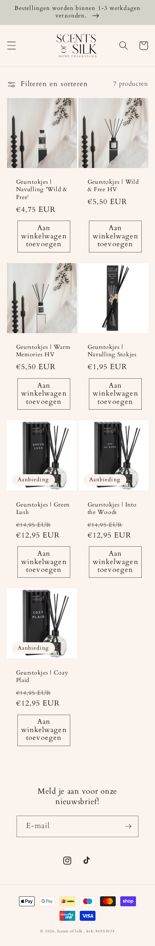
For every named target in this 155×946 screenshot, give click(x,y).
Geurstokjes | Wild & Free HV (113, 185)
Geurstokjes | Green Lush (43, 508)
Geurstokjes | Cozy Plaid (42, 676)
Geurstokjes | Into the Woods (112, 508)
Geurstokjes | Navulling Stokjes (112, 350)
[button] (11, 45)
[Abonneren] (128, 826)
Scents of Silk (70, 931)
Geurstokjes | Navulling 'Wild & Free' (41, 189)
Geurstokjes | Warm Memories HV (43, 350)
